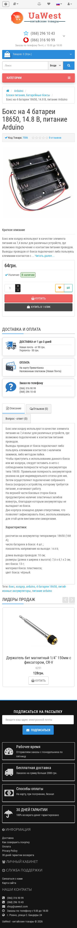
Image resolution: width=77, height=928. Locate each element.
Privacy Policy (9, 850)
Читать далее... (45, 255)
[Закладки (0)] (48, 4)
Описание (15, 408)
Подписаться (40, 730)
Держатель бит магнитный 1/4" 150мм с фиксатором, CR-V (38, 660)
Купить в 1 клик (40, 651)
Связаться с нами (12, 878)
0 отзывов (55, 137)
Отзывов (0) (40, 408)
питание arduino (42, 591)
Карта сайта (9, 883)
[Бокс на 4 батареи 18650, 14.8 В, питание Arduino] (38, 182)
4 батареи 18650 (46, 586)
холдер (20, 586)
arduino (30, 586)
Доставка (7, 838)
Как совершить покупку (16, 842)
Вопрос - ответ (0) (16, 418)
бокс (12, 586)
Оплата (6, 846)
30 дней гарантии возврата (18, 855)
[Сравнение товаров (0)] (39, 4)
